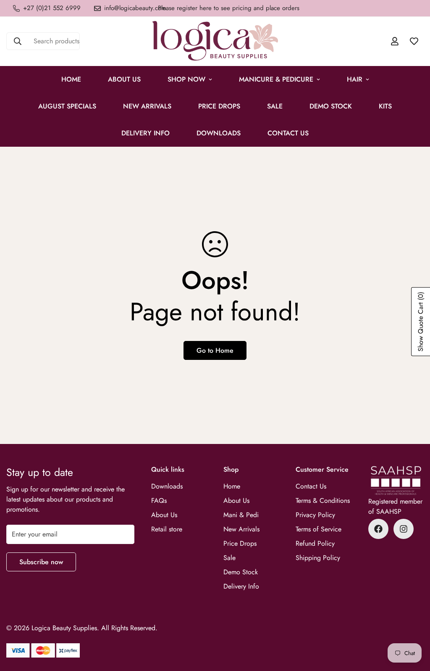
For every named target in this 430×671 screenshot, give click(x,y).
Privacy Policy (315, 515)
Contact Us (288, 133)
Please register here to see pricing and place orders (228, 8)
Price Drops (240, 543)
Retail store (166, 529)
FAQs (159, 500)
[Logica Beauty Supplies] (215, 41)
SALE (275, 106)
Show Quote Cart (420, 321)
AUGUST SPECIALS (67, 106)
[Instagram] (403, 529)
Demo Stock (240, 572)
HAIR (354, 79)
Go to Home (215, 350)
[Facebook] (378, 529)
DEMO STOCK (330, 106)
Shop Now (186, 79)
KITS (385, 106)
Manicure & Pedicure (276, 79)
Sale (229, 558)
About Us (124, 79)
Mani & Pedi (241, 515)
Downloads (219, 133)
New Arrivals (147, 106)
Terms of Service (318, 529)
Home (71, 79)
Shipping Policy (318, 558)
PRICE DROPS (219, 106)
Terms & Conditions (323, 500)
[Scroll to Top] (413, 625)
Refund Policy (315, 543)
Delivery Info (145, 133)
